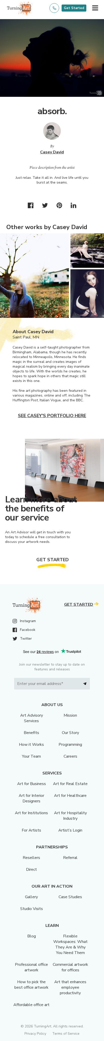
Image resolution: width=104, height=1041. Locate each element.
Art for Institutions (31, 813)
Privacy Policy (35, 1033)
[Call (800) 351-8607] (54, 8)
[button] (95, 8)
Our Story (70, 732)
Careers (70, 756)
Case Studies (70, 897)
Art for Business (31, 784)
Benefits (31, 732)
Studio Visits (31, 909)
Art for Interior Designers (31, 798)
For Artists (31, 830)
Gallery (31, 897)
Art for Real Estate (70, 784)
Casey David (52, 152)
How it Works (31, 744)
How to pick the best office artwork (31, 984)
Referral (70, 857)
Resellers (31, 857)
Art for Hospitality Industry (70, 815)
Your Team (31, 756)
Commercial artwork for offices (70, 967)
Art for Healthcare (70, 795)
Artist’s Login (70, 830)
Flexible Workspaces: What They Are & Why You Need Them (70, 944)
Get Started (74, 8)
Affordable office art (31, 1005)
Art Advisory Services (31, 718)
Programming (70, 744)
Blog (31, 936)
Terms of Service (66, 1033)
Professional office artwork (31, 967)
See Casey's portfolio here (52, 416)
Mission (70, 715)
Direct (31, 869)
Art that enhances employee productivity (70, 987)
